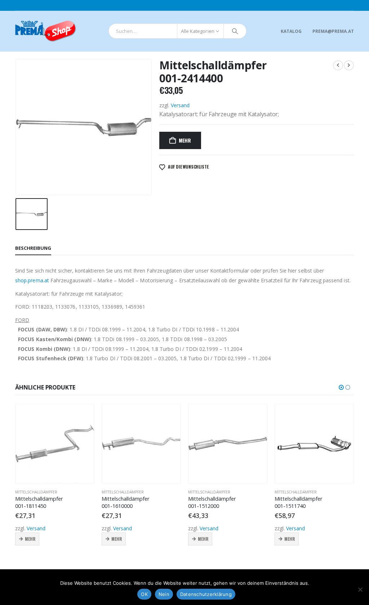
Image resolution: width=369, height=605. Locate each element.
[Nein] (360, 589)
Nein (164, 594)
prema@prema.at (333, 31)
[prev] (338, 65)
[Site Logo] (45, 31)
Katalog (291, 31)
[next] (349, 65)
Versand (180, 105)
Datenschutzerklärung (206, 594)
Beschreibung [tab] (33, 248)
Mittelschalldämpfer (36, 492)
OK (144, 594)
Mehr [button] (30, 539)
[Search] (235, 31)
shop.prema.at (32, 280)
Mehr (185, 140)
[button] (341, 387)
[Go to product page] (54, 443)
